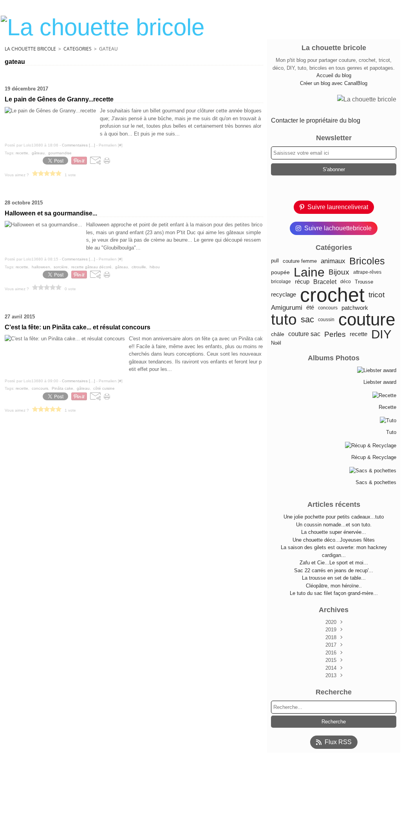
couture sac (304, 334)
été (310, 308)
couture (366, 319)
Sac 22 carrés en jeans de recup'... (333, 570)
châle (277, 334)
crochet (332, 295)
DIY (381, 334)
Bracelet (324, 281)
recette (358, 334)
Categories (77, 48)
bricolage (281, 281)
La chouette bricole (30, 48)
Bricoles (367, 261)
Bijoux (339, 272)
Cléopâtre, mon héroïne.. (334, 586)
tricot (376, 294)
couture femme (300, 261)
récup (302, 282)
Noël (276, 342)
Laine (309, 272)
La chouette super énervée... (333, 532)
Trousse (364, 281)
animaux (333, 261)
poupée (280, 272)
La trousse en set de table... (334, 578)
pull (275, 261)
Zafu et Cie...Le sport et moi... (334, 563)
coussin (326, 319)
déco (345, 281)
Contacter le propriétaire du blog (315, 120)
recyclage (283, 295)
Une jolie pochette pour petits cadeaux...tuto (334, 517)
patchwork (354, 308)
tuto (284, 319)
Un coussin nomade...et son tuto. (334, 525)
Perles (335, 334)
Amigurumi (286, 308)
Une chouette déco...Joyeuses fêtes (334, 540)
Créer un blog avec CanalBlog (333, 83)
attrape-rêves (367, 272)
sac (307, 319)
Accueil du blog (333, 75)
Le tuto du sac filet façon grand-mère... (334, 593)
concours (328, 307)
